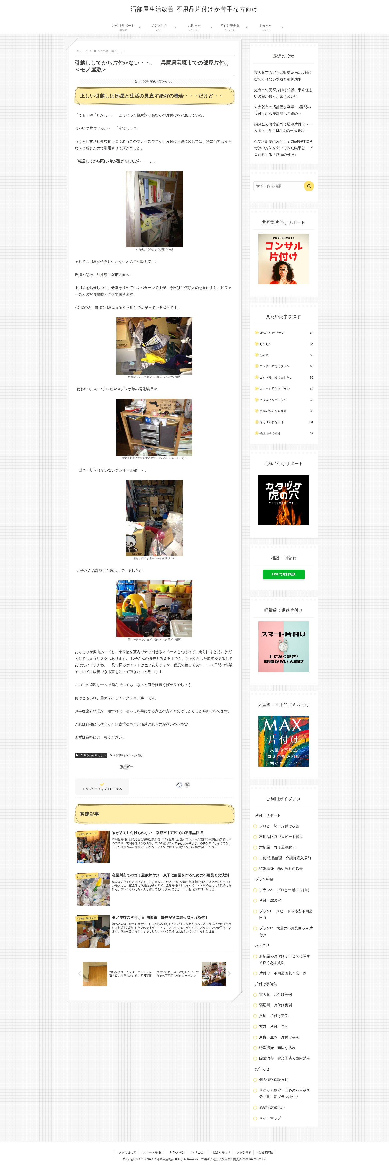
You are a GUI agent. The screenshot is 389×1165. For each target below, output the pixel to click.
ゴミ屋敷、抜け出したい (92, 755)
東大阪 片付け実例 (275, 995)
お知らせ (262, 1069)
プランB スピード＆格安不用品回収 (286, 914)
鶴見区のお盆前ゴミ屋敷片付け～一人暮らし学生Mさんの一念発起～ (283, 127)
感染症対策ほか (272, 1107)
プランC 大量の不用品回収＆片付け (286, 931)
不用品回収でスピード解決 (281, 837)
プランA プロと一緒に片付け (284, 890)
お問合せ (262, 945)
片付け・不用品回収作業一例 (283, 973)
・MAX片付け (176, 1152)
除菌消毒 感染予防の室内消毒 (284, 1058)
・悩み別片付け (220, 1152)
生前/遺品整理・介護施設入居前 (285, 858)
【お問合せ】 (197, 1152)
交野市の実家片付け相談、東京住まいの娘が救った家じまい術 (283, 93)
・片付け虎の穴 (126, 1152)
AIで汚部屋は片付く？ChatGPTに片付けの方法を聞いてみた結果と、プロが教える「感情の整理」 (283, 148)
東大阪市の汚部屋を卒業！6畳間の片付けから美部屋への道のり (282, 110)
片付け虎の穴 (270, 900)
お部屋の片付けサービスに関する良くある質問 (284, 959)
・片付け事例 (242, 1152)
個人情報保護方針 (273, 1080)
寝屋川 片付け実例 (275, 1005)
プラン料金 (264, 879)
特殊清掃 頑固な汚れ (277, 1048)
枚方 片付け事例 (273, 1026)
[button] (126, 767)
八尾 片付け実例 (273, 1016)
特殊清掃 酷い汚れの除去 (281, 869)
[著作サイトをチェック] (179, 785)
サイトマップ (270, 1118)
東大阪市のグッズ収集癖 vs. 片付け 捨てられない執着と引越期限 (284, 76)
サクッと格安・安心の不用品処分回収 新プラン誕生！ (284, 1093)
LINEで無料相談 (284, 574)
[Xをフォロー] (187, 785)
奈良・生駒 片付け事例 (279, 1037)
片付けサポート (268, 815)
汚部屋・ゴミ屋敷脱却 (277, 847)
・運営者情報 (264, 1152)
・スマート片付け (151, 1152)
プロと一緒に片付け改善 (279, 826)
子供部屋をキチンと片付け (128, 755)
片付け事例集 (266, 984)
